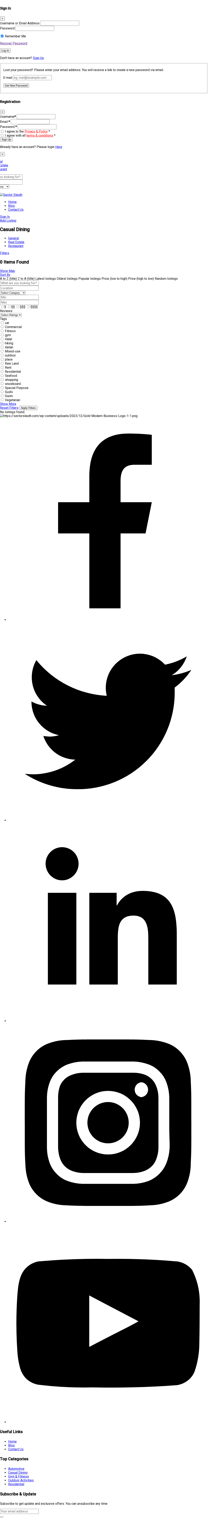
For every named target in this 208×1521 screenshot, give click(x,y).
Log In (5, 50)
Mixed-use (12, 351)
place (9, 359)
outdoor (10, 355)
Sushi (9, 392)
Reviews (6, 311)
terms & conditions (39, 135)
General (13, 238)
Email (5, 122)
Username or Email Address (20, 23)
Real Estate (16, 242)
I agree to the (27, 131)
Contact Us (16, 210)
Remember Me (15, 36)
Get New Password (16, 85)
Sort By (5, 275)
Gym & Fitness (18, 1476)
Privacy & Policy (36, 131)
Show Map (7, 271)
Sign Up (38, 58)
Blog (11, 206)
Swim (9, 396)
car (7, 323)
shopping (11, 380)
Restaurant (15, 246)
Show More (8, 404)
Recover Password (13, 43)
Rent (8, 367)
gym (8, 335)
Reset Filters (9, 408)
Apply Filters (28, 407)
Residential (13, 372)
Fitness (10, 331)
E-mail (7, 78)
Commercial (13, 327)
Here (58, 147)
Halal (8, 339)
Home (12, 202)
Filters (4, 253)
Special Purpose (16, 388)
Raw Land (12, 363)
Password (7, 28)
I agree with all (30, 135)
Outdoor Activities (21, 1480)
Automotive (16, 1469)
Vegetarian (12, 400)
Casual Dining (17, 1473)
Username (8, 117)
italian (9, 347)
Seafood (11, 376)
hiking (9, 343)
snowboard (13, 384)
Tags (3, 319)
